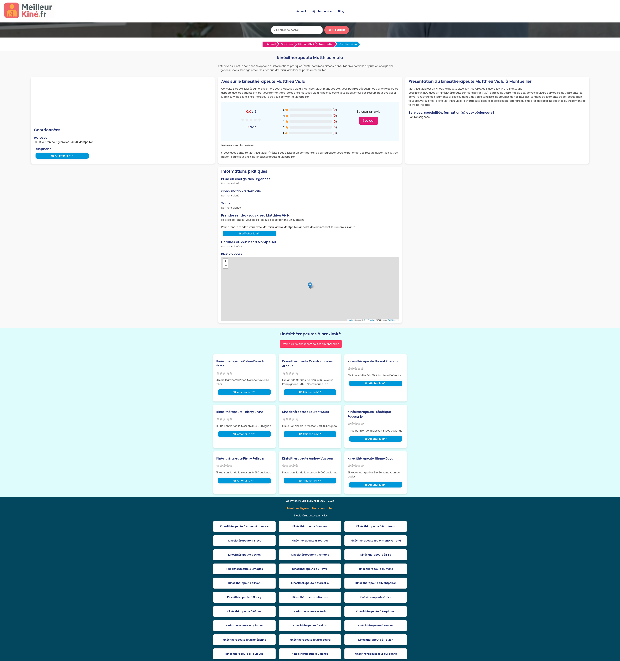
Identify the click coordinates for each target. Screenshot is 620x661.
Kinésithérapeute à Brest (244, 540)
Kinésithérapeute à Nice (375, 597)
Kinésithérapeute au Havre (310, 569)
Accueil (301, 11)
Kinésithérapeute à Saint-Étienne (244, 640)
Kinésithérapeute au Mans (375, 569)
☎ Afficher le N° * (62, 156)
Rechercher (336, 30)
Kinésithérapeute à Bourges (310, 540)
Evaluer (369, 120)
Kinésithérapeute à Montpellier (375, 583)
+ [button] (226, 261)
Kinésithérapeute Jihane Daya (370, 458)
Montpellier (326, 44)
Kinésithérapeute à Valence (310, 654)
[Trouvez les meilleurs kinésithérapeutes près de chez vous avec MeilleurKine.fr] (29, 17)
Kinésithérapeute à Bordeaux (375, 526)
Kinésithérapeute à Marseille (310, 583)
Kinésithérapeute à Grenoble (310, 555)
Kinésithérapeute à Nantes (310, 597)
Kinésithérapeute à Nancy (244, 597)
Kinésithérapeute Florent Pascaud (373, 361)
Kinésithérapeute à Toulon (375, 640)
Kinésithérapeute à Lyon (244, 583)
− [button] (226, 266)
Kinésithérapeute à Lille (375, 555)
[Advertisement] (123, 102)
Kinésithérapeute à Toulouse (244, 654)
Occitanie (287, 44)
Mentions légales (298, 508)
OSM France (393, 320)
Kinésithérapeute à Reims (310, 625)
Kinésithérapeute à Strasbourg (310, 640)
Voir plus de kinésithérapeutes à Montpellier (311, 344)
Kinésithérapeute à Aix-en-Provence (244, 526)
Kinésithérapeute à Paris (310, 611)
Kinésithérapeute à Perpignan (375, 611)
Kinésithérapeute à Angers (310, 526)
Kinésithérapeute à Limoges (244, 569)
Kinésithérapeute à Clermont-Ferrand (376, 540)
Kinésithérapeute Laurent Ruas (305, 412)
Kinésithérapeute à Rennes (375, 625)
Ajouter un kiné (322, 11)
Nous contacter (322, 508)
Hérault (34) (306, 44)
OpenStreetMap (370, 320)
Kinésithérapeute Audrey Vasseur (307, 458)
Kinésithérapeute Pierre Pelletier (240, 458)
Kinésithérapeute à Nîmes (244, 611)
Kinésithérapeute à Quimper (244, 625)
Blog (341, 11)
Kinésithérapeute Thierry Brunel (240, 412)
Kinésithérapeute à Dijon (244, 555)
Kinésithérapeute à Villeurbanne (376, 654)
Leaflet (350, 320)
